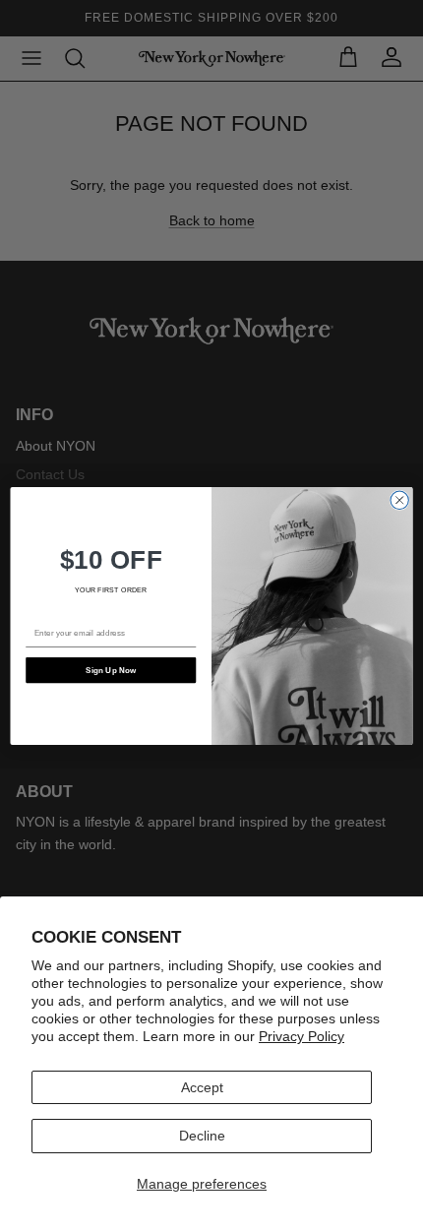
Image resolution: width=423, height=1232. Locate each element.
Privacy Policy (301, 1036)
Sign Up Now (111, 669)
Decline (202, 1135)
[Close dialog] (399, 500)
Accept (202, 1087)
